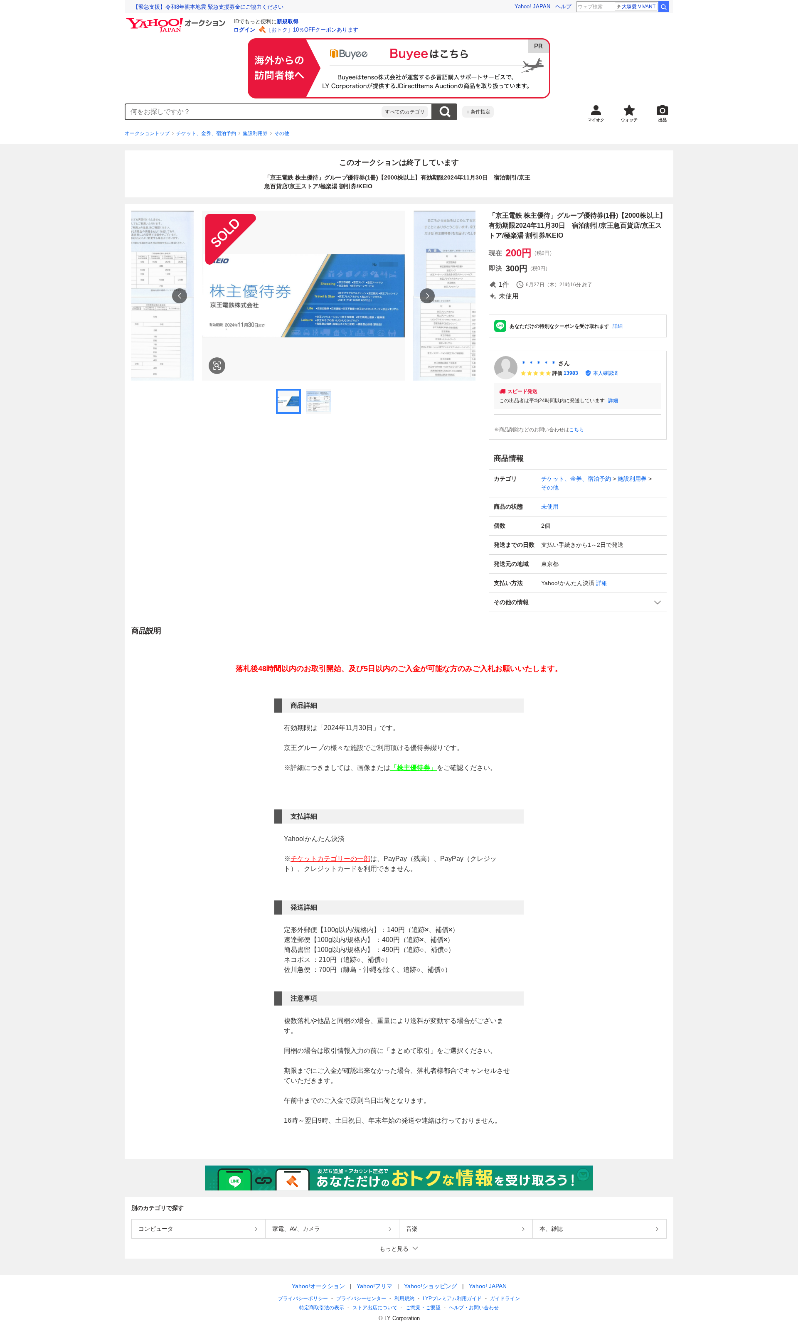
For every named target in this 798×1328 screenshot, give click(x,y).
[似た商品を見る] (217, 365)
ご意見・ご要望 (423, 1308)
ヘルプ (563, 6)
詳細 (618, 326)
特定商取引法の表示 (321, 1308)
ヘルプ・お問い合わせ (474, 1308)
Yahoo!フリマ (374, 1286)
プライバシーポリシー (303, 1298)
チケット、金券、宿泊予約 (206, 133)
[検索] (663, 6)
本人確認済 (605, 373)
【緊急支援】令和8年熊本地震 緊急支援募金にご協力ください (208, 7)
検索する (444, 111)
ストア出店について (374, 1308)
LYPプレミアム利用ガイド (452, 1298)
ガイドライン (505, 1298)
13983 (571, 373)
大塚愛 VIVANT (638, 7)
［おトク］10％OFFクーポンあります (312, 30)
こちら (576, 430)
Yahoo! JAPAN (532, 6)
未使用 (550, 506)
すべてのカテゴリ (405, 112)
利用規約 (404, 1298)
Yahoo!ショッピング (430, 1286)
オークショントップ (147, 133)
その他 (281, 133)
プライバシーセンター (361, 1298)
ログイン (244, 30)
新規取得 (287, 21)
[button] (578, 602)
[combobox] (254, 111)
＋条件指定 (478, 112)
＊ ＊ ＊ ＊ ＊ (539, 363)
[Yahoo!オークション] (177, 20)
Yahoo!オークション (318, 1286)
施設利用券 (255, 133)
